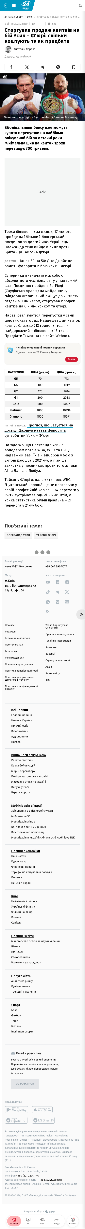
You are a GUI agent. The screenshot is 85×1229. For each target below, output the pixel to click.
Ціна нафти (18, 856)
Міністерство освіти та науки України (35, 941)
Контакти (51, 647)
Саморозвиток (20, 957)
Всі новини (19, 710)
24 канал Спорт (14, 17)
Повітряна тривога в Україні (29, 776)
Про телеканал (14, 645)
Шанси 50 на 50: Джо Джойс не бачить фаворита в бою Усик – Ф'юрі (38, 263)
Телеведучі (11, 651)
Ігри (47, 680)
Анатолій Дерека (24, 49)
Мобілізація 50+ (21, 816)
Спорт (15, 1005)
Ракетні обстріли (22, 760)
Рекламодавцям (14, 658)
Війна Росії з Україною (28, 755)
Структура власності (57, 660)
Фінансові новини (23, 866)
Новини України (21, 720)
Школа (15, 946)
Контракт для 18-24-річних (28, 827)
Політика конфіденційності (21, 671)
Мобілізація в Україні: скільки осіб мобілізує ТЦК (43, 837)
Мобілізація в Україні (27, 805)
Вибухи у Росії (20, 787)
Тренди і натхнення (24, 991)
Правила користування (19, 664)
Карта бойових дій (23, 765)
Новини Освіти (22, 936)
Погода (16, 742)
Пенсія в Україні (21, 882)
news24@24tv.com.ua (18, 566)
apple (43, 1109)
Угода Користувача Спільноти (56, 626)
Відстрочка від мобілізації (28, 832)
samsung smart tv (43, 1120)
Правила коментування (59, 634)
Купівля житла (20, 986)
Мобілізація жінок (23, 821)
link (47, 582)
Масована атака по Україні (28, 781)
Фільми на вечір (21, 912)
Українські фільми (23, 906)
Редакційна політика (17, 638)
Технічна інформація (58, 641)
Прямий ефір (19, 725)
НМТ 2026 (17, 952)
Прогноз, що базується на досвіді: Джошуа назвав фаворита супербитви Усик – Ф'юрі (39, 430)
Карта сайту (52, 673)
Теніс (14, 1020)
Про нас (10, 625)
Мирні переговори (23, 771)
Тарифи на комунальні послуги (31, 872)
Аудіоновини (19, 736)
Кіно (14, 896)
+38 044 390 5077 (56, 566)
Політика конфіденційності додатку (21, 687)
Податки (16, 877)
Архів (48, 667)
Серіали (16, 922)
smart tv (16, 1120)
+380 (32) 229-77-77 (27, 1175)
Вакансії (50, 654)
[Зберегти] (73, 67)
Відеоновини (19, 731)
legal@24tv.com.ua (51, 1179)
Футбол (16, 1015)
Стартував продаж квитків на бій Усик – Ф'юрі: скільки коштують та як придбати (58, 17)
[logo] (25, 5)
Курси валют (19, 861)
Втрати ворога (20, 792)
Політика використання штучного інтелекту (19, 678)
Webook (25, 56)
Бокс (30, 17)
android (16, 1109)
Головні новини (21, 715)
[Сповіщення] (80, 5)
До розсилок (25, 1083)
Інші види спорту (22, 1031)
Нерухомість (21, 976)
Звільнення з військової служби (32, 810)
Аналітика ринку (22, 981)
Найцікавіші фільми (24, 901)
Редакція (10, 631)
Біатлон (16, 1026)
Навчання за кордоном (26, 962)
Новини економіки (25, 851)
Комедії (16, 917)
